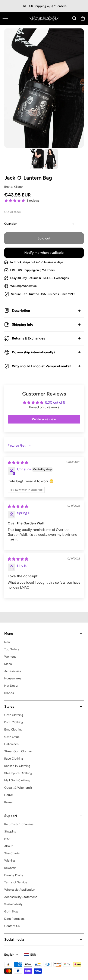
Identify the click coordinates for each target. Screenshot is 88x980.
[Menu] (5, 18)
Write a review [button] (44, 419)
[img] (18, 462)
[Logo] (44, 18)
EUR (33, 954)
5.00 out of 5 (55, 402)
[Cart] (83, 18)
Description (21, 310)
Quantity (10, 224)
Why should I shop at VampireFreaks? (41, 366)
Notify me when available (44, 253)
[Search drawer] (74, 18)
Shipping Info (22, 324)
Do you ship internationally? (33, 352)
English (9, 954)
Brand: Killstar (13, 187)
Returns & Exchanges (28, 338)
